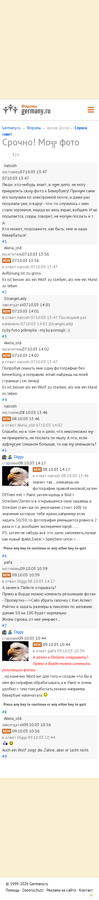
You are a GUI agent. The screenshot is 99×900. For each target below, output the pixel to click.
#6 (4, 555)
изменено (11, 323)
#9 (4, 756)
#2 (4, 292)
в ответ (9, 266)
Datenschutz (33, 890)
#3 (4, 336)
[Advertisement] (49, 49)
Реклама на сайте (61, 890)
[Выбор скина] (89, 896)
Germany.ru (11, 127)
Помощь (13, 890)
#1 (4, 241)
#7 (4, 625)
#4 (4, 399)
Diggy (18, 456)
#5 (4, 450)
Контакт (86, 890)
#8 (4, 712)
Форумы (29, 106)
